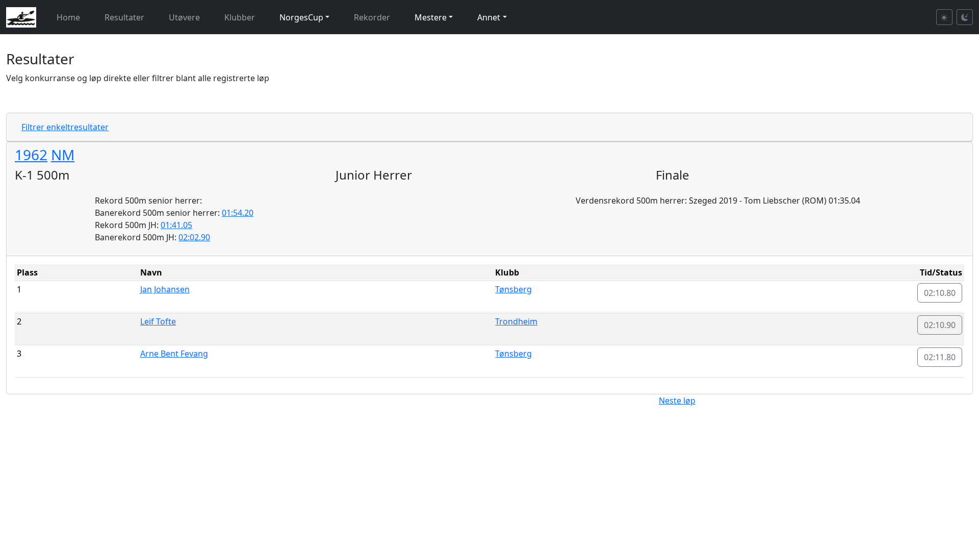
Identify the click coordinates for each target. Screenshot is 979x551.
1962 (31, 154)
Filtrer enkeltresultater (65, 127)
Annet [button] (488, 17)
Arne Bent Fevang (174, 353)
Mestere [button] (431, 17)
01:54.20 (237, 212)
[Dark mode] (965, 17)
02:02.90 (194, 237)
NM (62, 154)
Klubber (239, 17)
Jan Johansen (165, 289)
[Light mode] (944, 17)
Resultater (124, 17)
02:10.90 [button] (940, 325)
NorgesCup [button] (301, 17)
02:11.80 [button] (940, 357)
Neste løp (677, 400)
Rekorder (372, 17)
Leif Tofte (158, 321)
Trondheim (516, 321)
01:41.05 (176, 225)
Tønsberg (513, 289)
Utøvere (184, 17)
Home (68, 17)
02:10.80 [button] (940, 292)
